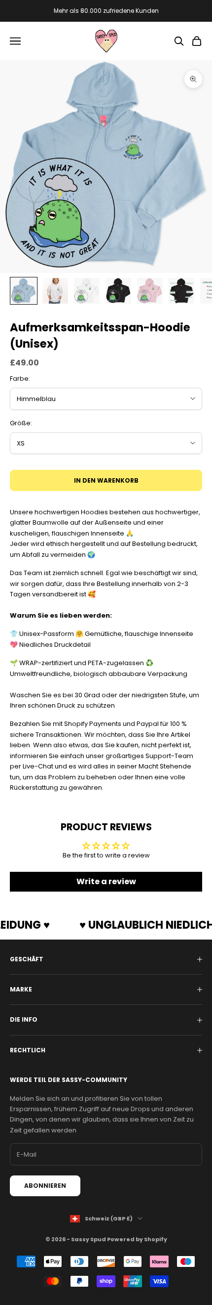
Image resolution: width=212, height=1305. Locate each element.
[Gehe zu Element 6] (181, 291)
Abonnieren (45, 1185)
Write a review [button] (106, 881)
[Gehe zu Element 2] (55, 291)
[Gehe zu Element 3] (87, 291)
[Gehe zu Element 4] (118, 291)
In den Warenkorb (106, 480)
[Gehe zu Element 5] (150, 291)
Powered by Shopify (137, 1239)
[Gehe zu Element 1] (23, 291)
